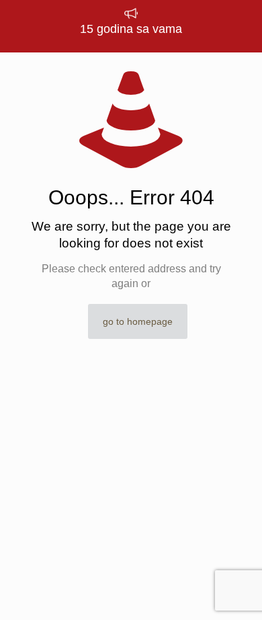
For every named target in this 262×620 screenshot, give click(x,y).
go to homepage (138, 321)
